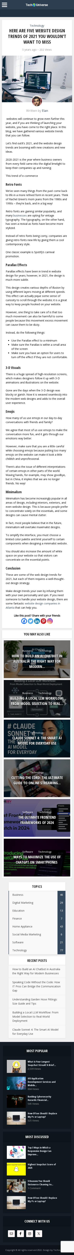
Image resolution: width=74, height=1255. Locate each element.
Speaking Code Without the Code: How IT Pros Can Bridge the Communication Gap (36, 986)
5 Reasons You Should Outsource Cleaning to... (40, 1182)
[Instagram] (50, 621)
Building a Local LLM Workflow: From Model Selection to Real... (37, 701)
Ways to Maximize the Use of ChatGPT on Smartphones (37, 859)
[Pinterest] (43, 621)
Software (27, 812)
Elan (45, 111)
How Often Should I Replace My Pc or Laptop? (42, 1115)
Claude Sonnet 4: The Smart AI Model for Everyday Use (37, 740)
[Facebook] (24, 621)
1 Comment (34, 1188)
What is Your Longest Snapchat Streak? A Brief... (42, 1063)
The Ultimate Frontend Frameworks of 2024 (37, 820)
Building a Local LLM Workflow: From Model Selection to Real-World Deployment (35, 1016)
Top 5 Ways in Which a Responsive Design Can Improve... (39, 1151)
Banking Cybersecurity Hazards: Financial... (39, 1098)
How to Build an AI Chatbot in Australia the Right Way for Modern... (37, 661)
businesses (20, 215)
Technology (37, 25)
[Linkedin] (37, 621)
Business (27, 650)
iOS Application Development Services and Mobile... (42, 1082)
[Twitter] (30, 621)
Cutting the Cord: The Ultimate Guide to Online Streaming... (37, 780)
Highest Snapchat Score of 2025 (42, 1166)
